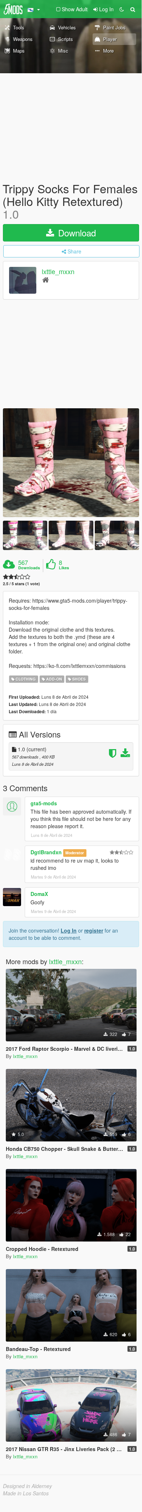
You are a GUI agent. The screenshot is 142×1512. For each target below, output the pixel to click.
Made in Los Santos (26, 1493)
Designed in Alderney (27, 1486)
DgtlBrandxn (46, 852)
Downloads (29, 568)
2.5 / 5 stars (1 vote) (21, 584)
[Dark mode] (122, 9)
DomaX (39, 893)
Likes (64, 568)
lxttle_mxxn (58, 271)
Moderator (74, 852)
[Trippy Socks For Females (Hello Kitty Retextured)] (71, 462)
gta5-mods (44, 803)
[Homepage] (45, 279)
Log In (69, 930)
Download (76, 232)
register (93, 930)
